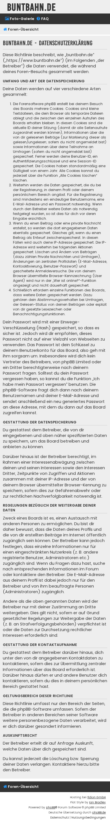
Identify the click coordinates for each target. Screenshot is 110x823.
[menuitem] (19, 19)
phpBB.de (99, 812)
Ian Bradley (97, 802)
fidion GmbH (96, 797)
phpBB (50, 807)
